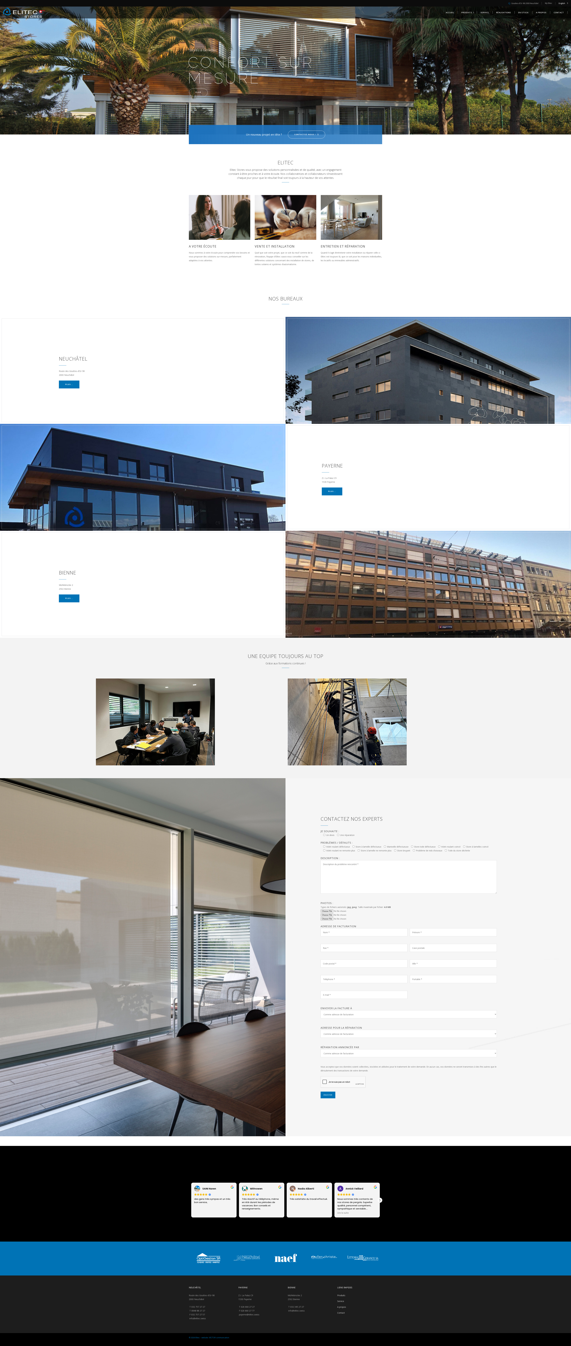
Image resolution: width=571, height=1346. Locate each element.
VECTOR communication (219, 1337)
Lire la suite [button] (295, 1213)
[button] (380, 1200)
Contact (341, 1312)
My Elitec (548, 3)
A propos (341, 1307)
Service (340, 1301)
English (562, 3)
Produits (341, 1295)
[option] (208, 1258)
